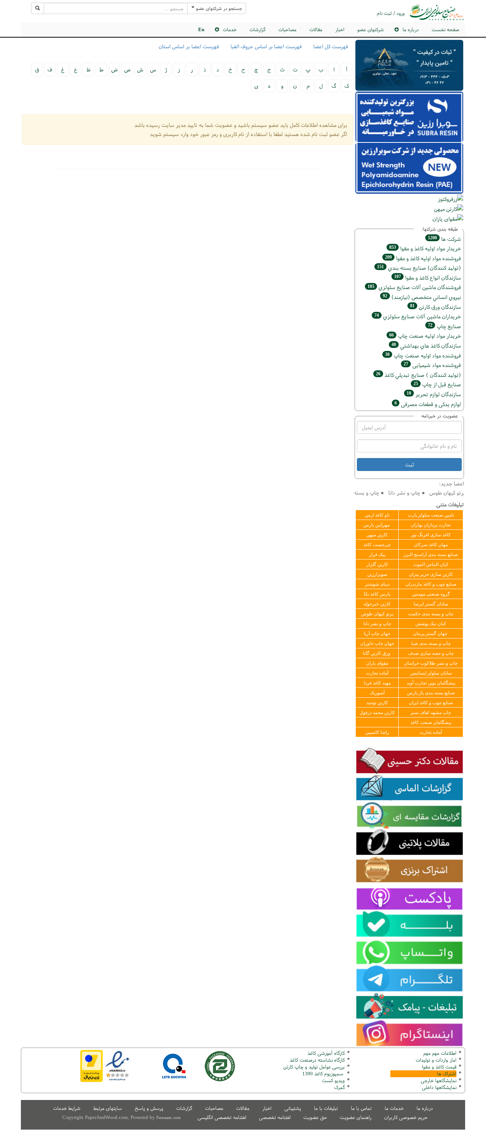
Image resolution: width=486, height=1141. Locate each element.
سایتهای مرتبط (107, 1108)
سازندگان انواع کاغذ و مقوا (427, 277)
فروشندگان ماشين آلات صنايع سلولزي (414, 287)
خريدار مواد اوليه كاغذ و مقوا (425, 248)
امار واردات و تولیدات (436, 1060)
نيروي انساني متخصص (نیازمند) (422, 297)
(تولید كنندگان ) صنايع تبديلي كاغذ (418, 375)
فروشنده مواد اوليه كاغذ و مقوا (423, 258)
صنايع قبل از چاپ (437, 384)
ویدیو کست (333, 1080)
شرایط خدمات (66, 1108)
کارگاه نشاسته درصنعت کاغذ (316, 1060)
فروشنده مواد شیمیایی (432, 365)
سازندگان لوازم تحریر (434, 394)
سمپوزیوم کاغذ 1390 (323, 1073)
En (201, 29)
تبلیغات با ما (326, 1108)
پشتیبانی (292, 1108)
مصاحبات (287, 29)
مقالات (315, 29)
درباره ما (425, 1108)
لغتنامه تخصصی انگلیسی (221, 1117)
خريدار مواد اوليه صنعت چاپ (425, 336)
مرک (338, 1087)
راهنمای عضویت (355, 1117)
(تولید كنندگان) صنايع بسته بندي (419, 268)
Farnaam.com (168, 1117)
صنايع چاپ (444, 326)
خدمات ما (394, 1108)
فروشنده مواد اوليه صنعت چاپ (423, 355)
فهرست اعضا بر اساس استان (189, 46)
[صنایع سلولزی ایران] (436, 12)
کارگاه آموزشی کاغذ (326, 1053)
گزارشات (257, 29)
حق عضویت (315, 1117)
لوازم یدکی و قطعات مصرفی (427, 404)
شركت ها (444, 239)
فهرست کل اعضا (330, 46)
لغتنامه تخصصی (274, 1117)
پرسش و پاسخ (149, 1108)
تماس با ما (361, 1108)
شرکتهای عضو (370, 29)
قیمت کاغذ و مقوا (439, 1066)
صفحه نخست (445, 29)
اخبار (339, 29)
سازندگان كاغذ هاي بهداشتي (426, 345)
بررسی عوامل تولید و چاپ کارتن (314, 1066)
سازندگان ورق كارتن (435, 307)
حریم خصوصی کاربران (406, 1117)
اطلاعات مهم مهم (439, 1053)
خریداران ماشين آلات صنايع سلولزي (417, 316)
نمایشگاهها (438, 1080)
